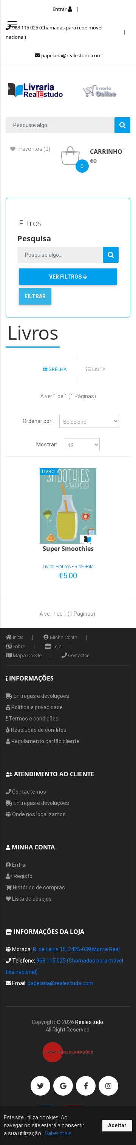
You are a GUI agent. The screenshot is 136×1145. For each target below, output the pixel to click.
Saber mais (57, 1133)
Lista (98, 369)
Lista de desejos (31, 899)
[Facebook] (86, 1086)
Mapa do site (27, 655)
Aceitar (117, 1125)
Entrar (60, 9)
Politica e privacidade (36, 707)
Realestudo (89, 1022)
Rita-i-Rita (84, 566)
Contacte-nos (28, 792)
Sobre (18, 646)
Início (17, 637)
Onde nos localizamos (38, 814)
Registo (22, 876)
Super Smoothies (68, 549)
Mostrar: (46, 444)
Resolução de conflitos (38, 730)
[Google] (63, 1086)
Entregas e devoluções (40, 696)
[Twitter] (40, 1086)
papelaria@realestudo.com (71, 55)
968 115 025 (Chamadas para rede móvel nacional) (54, 32)
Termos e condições (33, 719)
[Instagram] (108, 1086)
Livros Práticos (57, 566)
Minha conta (63, 637)
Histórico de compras (38, 887)
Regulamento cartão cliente (44, 741)
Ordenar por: (38, 421)
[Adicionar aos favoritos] (100, 574)
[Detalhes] (113, 574)
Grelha (56, 369)
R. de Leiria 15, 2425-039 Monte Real (76, 949)
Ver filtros (66, 277)
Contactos (78, 655)
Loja (56, 646)
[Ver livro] (68, 506)
